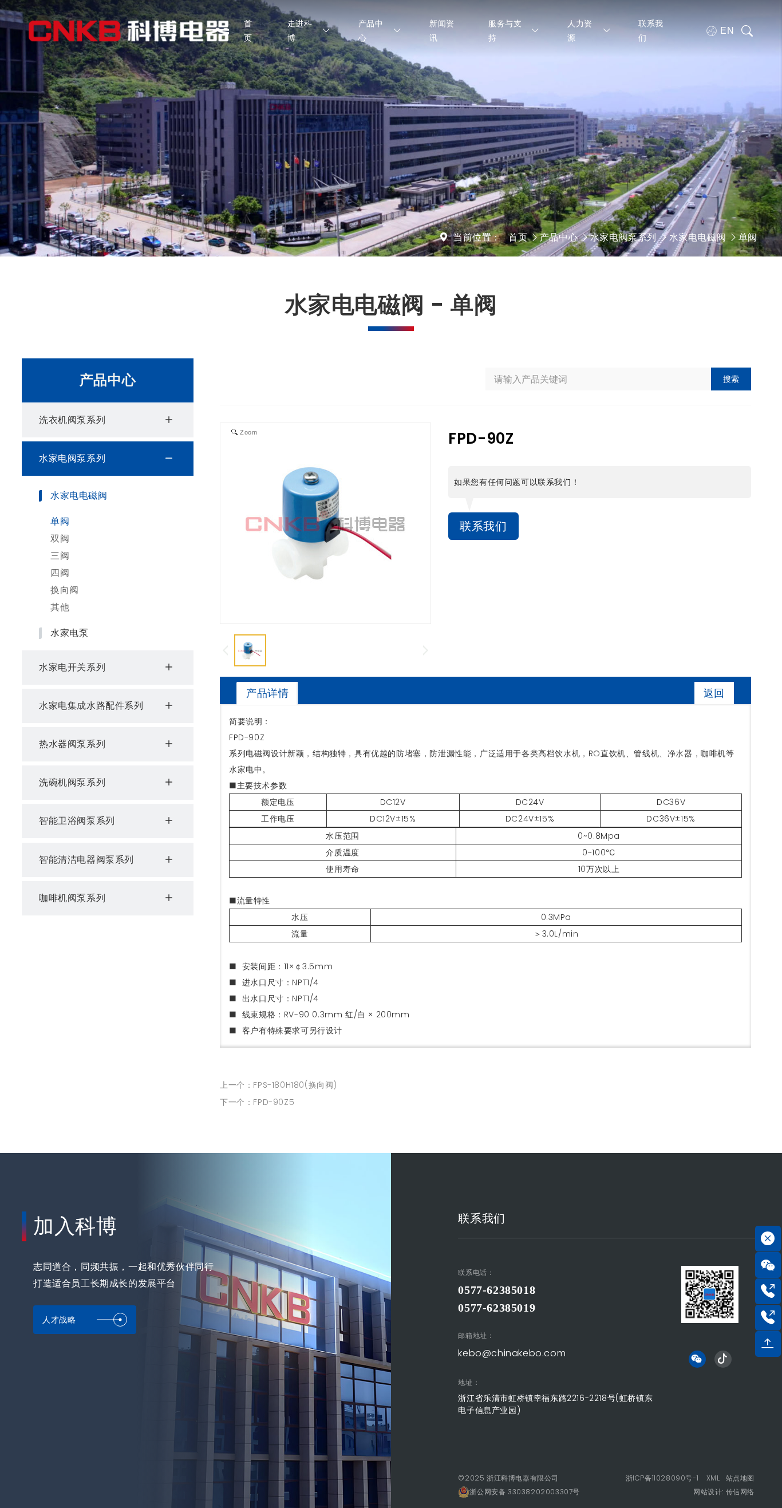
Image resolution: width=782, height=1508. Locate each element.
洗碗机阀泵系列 (72, 782)
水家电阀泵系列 (623, 237)
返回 (714, 693)
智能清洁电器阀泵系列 (86, 859)
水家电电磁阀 (697, 237)
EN (727, 30)
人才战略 (59, 1319)
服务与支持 (505, 31)
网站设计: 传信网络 (724, 1492)
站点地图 (740, 1478)
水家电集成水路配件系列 (91, 705)
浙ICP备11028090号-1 (662, 1478)
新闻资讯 (442, 31)
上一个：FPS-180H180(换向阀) (278, 1085)
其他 (59, 607)
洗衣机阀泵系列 (72, 420)
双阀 (59, 538)
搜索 (731, 379)
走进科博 (300, 31)
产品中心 (371, 31)
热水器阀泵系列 (72, 744)
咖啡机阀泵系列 (72, 898)
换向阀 (64, 590)
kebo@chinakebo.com (512, 1353)
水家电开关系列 (72, 667)
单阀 (747, 237)
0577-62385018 (496, 1290)
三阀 (59, 555)
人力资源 (580, 31)
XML (713, 1478)
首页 (248, 31)
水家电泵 (69, 633)
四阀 (59, 572)
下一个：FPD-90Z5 (257, 1102)
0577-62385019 (496, 1307)
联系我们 (650, 31)
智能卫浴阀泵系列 (77, 820)
